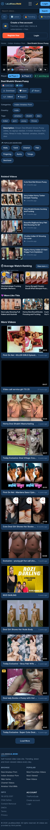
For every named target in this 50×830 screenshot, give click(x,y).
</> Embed (8, 97)
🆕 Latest (15, 17)
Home (3, 43)
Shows (34, 121)
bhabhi (29, 116)
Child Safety (6, 800)
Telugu (30, 154)
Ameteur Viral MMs (9, 786)
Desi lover (7, 160)
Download (10, 91)
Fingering (7, 154)
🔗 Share (35, 91)
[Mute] (9, 69)
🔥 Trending (30, 17)
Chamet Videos (7, 783)
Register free (13, 35)
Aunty (19, 154)
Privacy (4, 815)
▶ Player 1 (14, 76)
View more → (42, 266)
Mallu (5, 148)
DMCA (4, 808)
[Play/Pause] (4, 69)
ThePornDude (32, 796)
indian (5, 121)
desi (38, 116)
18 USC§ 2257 (7, 796)
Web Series (6, 779)
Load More (25, 741)
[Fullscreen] (35, 69)
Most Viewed (32, 775)
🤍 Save (23, 91)
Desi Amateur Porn (9, 772)
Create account (33, 800)
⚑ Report (22, 97)
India (20, 85)
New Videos (32, 779)
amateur (18, 116)
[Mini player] (40, 69)
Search (45, 11)
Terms (3, 811)
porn (15, 121)
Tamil (15, 148)
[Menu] (30, 3)
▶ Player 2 (26, 76)
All (4, 17)
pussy (24, 121)
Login (45, 4)
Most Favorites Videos (36, 772)
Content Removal (8, 804)
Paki (37, 148)
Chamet (26, 148)
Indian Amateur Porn (16, 43)
